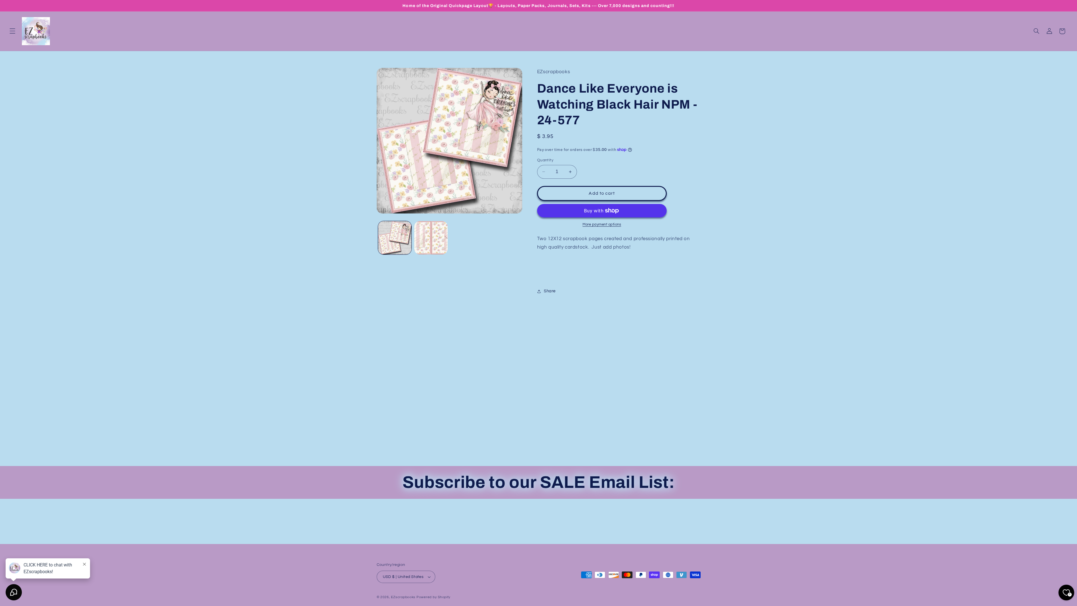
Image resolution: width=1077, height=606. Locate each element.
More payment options (602, 224)
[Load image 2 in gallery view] (431, 237)
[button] (12, 31)
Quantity (545, 160)
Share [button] (550, 291)
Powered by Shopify (433, 597)
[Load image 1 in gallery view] (394, 237)
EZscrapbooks (403, 597)
